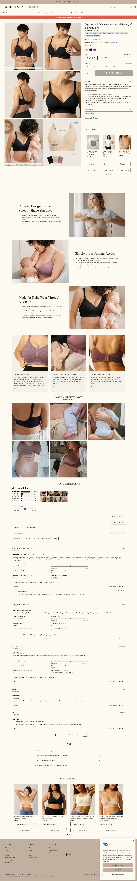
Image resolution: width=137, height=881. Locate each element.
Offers (6, 865)
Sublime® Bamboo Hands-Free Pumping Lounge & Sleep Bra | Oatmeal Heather (82, 817)
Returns (7, 852)
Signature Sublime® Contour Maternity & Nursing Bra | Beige (30, 582)
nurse (117, 33)
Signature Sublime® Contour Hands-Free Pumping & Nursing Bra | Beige (111, 817)
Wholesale (51, 852)
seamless (124, 33)
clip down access (91, 33)
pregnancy (45, 538)
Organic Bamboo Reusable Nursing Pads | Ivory (92, 152)
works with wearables (93, 36)
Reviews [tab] (16, 528)
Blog (50, 848)
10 (80, 735)
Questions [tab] (31, 528)
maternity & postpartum (106, 33)
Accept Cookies (118, 865)
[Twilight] (94, 49)
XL (107, 67)
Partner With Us (53, 850)
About (30, 848)
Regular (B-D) (91, 58)
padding (36, 538)
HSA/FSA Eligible (9, 860)
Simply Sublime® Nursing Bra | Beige (124, 152)
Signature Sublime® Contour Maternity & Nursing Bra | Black (30, 677)
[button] (16, 12)
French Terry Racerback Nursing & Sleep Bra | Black (52, 817)
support (27, 538)
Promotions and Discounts (11, 857)
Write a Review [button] (117, 517)
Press (30, 852)
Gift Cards (7, 862)
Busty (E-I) (104, 58)
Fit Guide (31, 860)
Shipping (7, 855)
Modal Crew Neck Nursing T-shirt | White (108, 152)
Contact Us (7, 850)
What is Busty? (127, 54)
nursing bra (17, 538)
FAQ (6, 848)
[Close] (133, 841)
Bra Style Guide (33, 857)
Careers (31, 855)
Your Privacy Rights (91, 874)
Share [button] (16, 586)
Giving (30, 850)
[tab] (106, 174)
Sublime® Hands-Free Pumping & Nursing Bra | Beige (24, 817)
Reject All (118, 870)
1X (114, 67)
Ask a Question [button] (117, 522)
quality (55, 538)
